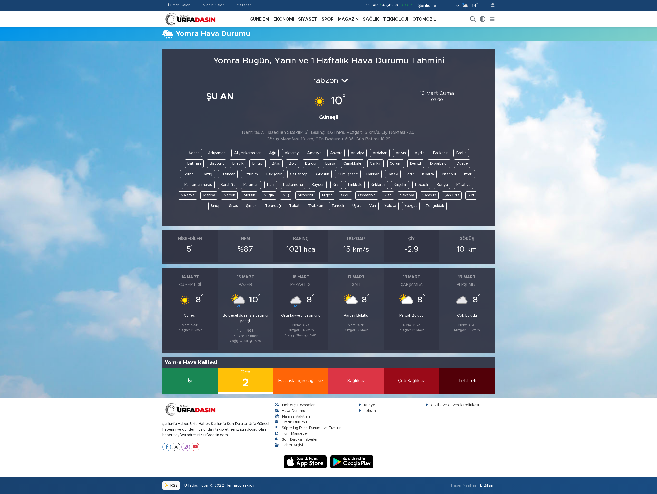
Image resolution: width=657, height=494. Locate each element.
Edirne (188, 174)
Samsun (429, 195)
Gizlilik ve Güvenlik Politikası (455, 405)
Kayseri (317, 185)
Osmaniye (367, 195)
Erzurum (251, 174)
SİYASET (307, 19)
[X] (176, 447)
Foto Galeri (180, 5)
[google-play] (352, 461)
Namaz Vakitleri (296, 417)
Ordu (345, 195)
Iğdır (410, 174)
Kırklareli (378, 185)
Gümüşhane (347, 174)
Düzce (462, 163)
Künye (369, 405)
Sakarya (407, 195)
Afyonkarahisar (247, 153)
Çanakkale (352, 163)
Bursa (330, 163)
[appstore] (306, 461)
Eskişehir (274, 174)
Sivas (233, 206)
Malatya (187, 195)
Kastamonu (293, 185)
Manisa (209, 195)
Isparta (428, 174)
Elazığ (207, 174)
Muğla (268, 195)
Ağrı (272, 153)
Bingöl (257, 163)
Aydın (419, 153)
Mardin (229, 195)
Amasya (314, 153)
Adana (194, 153)
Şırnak (251, 206)
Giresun (322, 174)
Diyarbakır (439, 163)
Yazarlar (244, 5)
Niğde (327, 195)
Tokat (294, 206)
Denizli (416, 163)
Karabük (227, 185)
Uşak (356, 206)
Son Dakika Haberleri (300, 439)
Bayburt (216, 163)
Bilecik (238, 163)
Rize (388, 195)
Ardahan (380, 153)
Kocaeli (421, 185)
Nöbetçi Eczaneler (298, 405)
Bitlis (276, 163)
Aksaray (292, 153)
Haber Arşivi (292, 445)
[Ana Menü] (492, 19)
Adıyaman (217, 153)
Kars (271, 185)
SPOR (328, 19)
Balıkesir (440, 153)
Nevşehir (305, 195)
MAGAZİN (348, 19)
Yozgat (410, 206)
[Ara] (473, 19)
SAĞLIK (371, 19)
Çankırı (375, 163)
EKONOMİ (283, 19)
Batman (194, 163)
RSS (173, 485)
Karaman (250, 185)
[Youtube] (195, 447)
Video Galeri (214, 5)
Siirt (471, 195)
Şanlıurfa (452, 195)
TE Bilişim (486, 485)
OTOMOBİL (424, 19)
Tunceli (337, 206)
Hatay (393, 174)
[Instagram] (185, 447)
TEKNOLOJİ (395, 19)
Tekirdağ (273, 206)
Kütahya (463, 185)
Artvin (400, 153)
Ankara (336, 153)
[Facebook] (166, 447)
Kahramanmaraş (198, 185)
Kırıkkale (355, 185)
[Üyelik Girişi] (490, 5)
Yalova (390, 206)
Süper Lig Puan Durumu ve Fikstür (311, 428)
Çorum (395, 163)
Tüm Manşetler (295, 433)
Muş (285, 195)
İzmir (468, 174)
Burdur (311, 163)
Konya (442, 185)
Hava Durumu (293, 411)
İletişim (370, 411)
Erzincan (228, 174)
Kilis (336, 185)
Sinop (216, 206)
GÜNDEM (259, 19)
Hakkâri (372, 174)
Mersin (249, 195)
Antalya (357, 153)
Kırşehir (400, 185)
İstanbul (449, 174)
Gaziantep (299, 174)
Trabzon (315, 206)
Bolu (292, 163)
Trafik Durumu (294, 422)
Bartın (461, 153)
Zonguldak (435, 206)
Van (372, 206)
